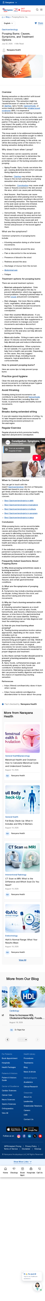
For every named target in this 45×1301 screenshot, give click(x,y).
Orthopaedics (7, 1109)
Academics (28, 1082)
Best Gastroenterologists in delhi (18, 501)
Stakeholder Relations (33, 1106)
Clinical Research (31, 1087)
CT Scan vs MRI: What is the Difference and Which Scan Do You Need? (22, 882)
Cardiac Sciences (9, 1091)
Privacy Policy (32, 1146)
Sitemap (37, 1149)
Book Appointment (10, 1058)
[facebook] (24, 1137)
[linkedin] (29, 1137)
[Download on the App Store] (14, 1129)
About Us (28, 1097)
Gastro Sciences (9, 1104)
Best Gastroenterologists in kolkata (20, 509)
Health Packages (9, 1067)
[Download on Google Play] (31, 1129)
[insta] (18, 1136)
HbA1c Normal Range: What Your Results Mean (21, 941)
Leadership (28, 1102)
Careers (27, 1111)
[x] (35, 1137)
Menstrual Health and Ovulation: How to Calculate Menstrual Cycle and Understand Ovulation (21, 763)
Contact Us (28, 1119)
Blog (8, 17)
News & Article (30, 1072)
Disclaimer (27, 1149)
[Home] (10, 10)
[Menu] (41, 10)
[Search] (37, 10)
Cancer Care (7, 1095)
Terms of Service (12, 1149)
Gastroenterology (10, 30)
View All (22, 960)
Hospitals (6, 1063)
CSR (25, 1115)
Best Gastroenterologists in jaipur (19, 518)
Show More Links (21, 1162)
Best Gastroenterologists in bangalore (21, 505)
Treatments (28, 1063)
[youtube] (40, 1137)
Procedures (28, 1058)
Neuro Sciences (8, 1100)
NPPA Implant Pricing (14, 1146)
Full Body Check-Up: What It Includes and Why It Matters (19, 822)
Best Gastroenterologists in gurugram (21, 514)
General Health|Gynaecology (15, 1011)
